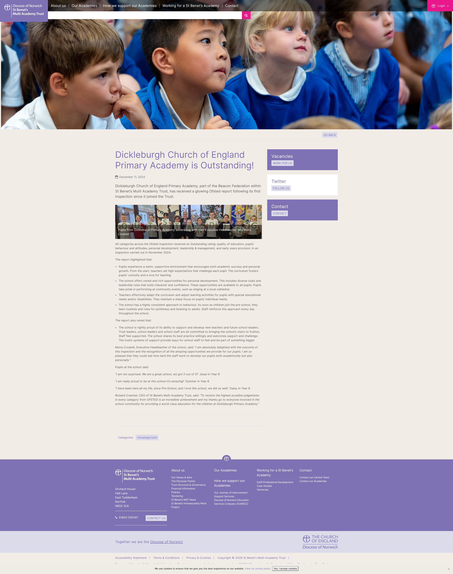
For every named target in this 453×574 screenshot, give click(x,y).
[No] (448, 569)
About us (58, 5)
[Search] (246, 15)
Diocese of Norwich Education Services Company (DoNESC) (231, 501)
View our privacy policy (257, 568)
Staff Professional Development (275, 482)
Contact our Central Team (314, 477)
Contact (231, 5)
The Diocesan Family (183, 481)
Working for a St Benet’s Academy (190, 5)
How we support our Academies (130, 5)
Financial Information (183, 488)
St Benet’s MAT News (183, 499)
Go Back (329, 135)
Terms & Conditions (166, 557)
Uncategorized (147, 437)
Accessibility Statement (131, 557)
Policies (175, 492)
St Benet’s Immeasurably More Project (188, 505)
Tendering (177, 495)
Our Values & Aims (181, 477)
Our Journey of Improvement (231, 492)
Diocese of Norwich (166, 542)
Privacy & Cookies (198, 557)
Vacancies (262, 489)
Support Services (224, 496)
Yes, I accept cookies (285, 568)
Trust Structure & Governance (188, 484)
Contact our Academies (313, 481)
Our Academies (84, 5)
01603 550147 (128, 517)
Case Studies (264, 485)
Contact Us (156, 518)
